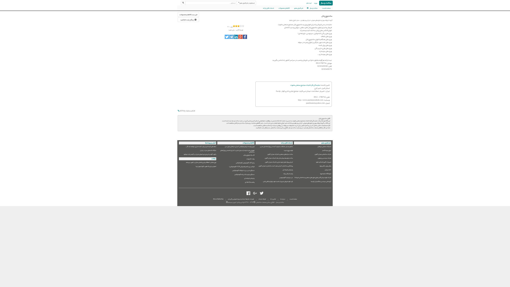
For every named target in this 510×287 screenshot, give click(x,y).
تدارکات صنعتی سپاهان (324, 147)
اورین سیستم (232, 202)
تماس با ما (273, 199)
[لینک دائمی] (178, 111)
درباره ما (282, 199)
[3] (239, 26)
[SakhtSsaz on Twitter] (261, 194)
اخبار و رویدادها (210, 143)
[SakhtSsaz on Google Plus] (255, 194)
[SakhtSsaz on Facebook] (248, 194)
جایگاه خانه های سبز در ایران (208, 151)
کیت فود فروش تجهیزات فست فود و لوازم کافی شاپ (278, 182)
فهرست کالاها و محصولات (188, 14)
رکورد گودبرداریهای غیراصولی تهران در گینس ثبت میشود (200, 154)
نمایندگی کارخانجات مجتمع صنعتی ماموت (305, 85)
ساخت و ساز (325, 3)
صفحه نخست (326, 8)
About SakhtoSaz (218, 199)
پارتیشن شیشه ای (288, 170)
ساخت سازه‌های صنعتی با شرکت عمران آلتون (280, 154)
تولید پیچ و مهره (288, 151)
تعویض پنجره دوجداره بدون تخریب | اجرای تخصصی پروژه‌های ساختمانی (237, 151)
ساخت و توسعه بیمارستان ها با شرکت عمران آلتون (279, 158)
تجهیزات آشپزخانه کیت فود (323, 162)
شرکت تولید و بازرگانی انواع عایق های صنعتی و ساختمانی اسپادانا (312, 178)
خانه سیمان (328, 170)
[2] (236, 26)
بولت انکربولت (250, 159)
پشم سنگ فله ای (249, 182)
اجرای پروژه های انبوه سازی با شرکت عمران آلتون (279, 162)
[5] (243, 26)
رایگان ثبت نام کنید (187, 20)
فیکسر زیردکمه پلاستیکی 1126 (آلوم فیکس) (241, 167)
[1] (234, 26)
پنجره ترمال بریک (288, 174)
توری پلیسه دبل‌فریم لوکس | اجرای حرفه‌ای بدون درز (239, 147)
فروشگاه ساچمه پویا (325, 174)
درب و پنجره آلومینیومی (286, 178)
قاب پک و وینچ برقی (248, 155)
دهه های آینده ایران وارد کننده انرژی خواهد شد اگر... (200, 147)
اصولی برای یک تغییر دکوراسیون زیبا (206, 167)
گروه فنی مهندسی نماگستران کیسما (321, 182)
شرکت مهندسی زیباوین (324, 158)
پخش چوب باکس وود (325, 166)
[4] (241, 26)
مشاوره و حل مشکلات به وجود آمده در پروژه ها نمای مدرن (276, 147)
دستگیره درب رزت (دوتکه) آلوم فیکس (243, 171)
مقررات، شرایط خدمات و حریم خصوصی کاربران (241, 199)
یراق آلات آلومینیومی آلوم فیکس (245, 163)
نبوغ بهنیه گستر (326, 151)
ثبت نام (309, 3)
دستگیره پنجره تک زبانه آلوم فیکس (244, 175)
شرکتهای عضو (298, 8)
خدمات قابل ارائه (268, 8)
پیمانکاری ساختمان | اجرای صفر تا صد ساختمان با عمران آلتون (276, 166)
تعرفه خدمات (262, 199)
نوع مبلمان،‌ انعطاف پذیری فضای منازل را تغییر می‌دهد (201, 163)
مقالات (213, 158)
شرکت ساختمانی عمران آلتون (323, 154)
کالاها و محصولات (284, 8)
